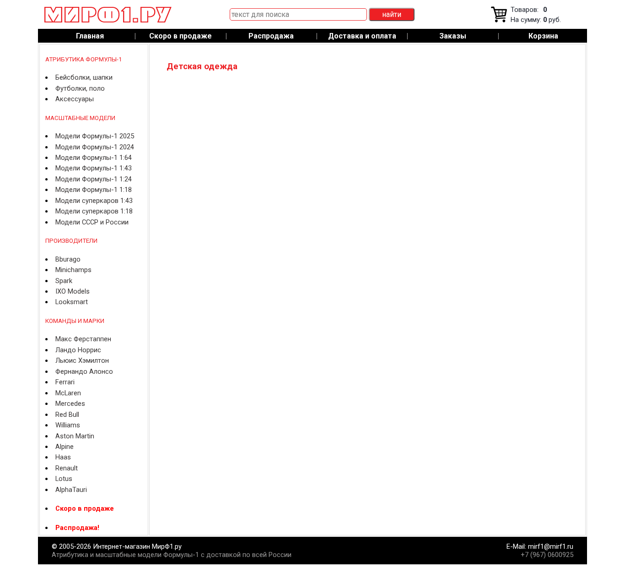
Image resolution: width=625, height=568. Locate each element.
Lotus (63, 479)
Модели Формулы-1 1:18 (93, 190)
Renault (66, 468)
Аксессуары (74, 99)
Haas (63, 457)
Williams (67, 425)
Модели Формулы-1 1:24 (93, 179)
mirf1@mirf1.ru (550, 546)
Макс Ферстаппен (83, 339)
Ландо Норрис (78, 350)
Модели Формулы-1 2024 (94, 147)
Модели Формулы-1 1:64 (93, 157)
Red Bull (67, 414)
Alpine (64, 446)
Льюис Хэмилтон (82, 360)
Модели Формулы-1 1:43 (93, 168)
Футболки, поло (80, 88)
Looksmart (71, 302)
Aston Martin (74, 436)
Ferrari (65, 382)
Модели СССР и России (92, 222)
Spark (63, 281)
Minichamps (73, 270)
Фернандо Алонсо (84, 371)
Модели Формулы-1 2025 (94, 136)
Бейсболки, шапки (84, 77)
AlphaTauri (71, 490)
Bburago (68, 259)
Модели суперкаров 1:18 (94, 211)
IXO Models (72, 291)
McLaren (68, 393)
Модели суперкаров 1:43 (94, 201)
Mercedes (70, 403)
